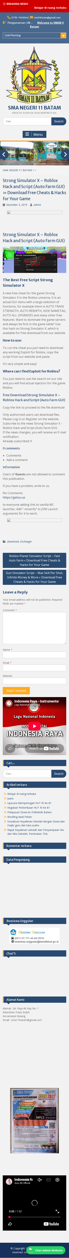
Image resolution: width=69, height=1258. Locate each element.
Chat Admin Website (49, 1250)
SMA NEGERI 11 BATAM (34, 108)
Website (7, 676)
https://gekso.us (14, 497)
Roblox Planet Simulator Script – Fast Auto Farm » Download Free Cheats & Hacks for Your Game (34, 560)
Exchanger (26, 541)
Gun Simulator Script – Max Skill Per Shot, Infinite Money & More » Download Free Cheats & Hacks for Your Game (34, 577)
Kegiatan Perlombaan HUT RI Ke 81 (28, 807)
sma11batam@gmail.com (47, 17)
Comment (10, 610)
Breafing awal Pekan (19, 817)
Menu (38, 134)
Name (7, 649)
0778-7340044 (19, 17)
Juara (10, 798)
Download (13, 541)
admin (37, 204)
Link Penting (13, 35)
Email (7, 663)
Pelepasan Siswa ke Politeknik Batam (29, 812)
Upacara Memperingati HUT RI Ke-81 (29, 803)
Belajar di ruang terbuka (40, 7)
